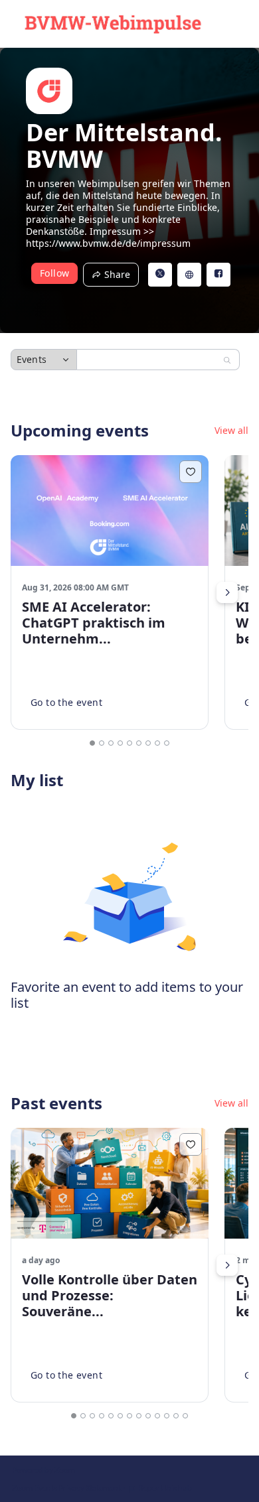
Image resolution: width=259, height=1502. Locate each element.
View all (231, 431)
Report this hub (165, 1488)
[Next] (227, 592)
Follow (54, 273)
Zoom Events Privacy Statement (66, 1488)
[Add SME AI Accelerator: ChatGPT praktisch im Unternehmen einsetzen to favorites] (190, 471)
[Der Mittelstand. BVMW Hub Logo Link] (113, 23)
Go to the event (66, 702)
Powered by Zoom (43, 1470)
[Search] (227, 360)
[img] (49, 91)
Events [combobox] (31, 359)
